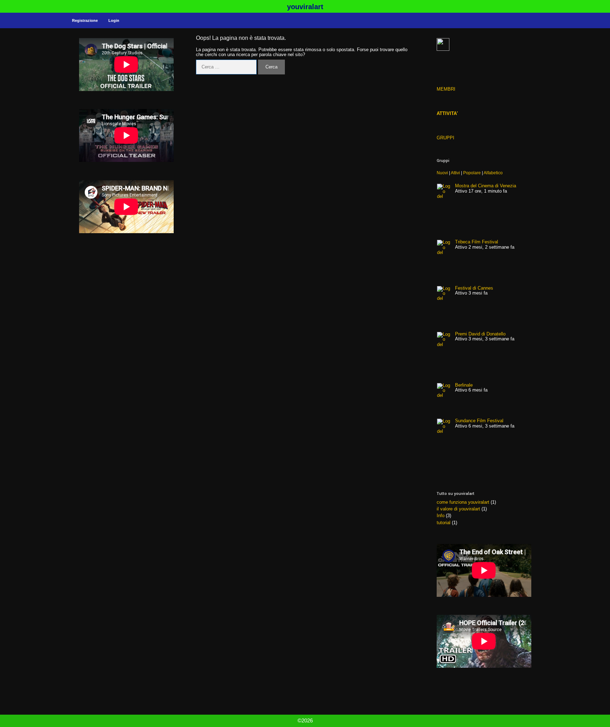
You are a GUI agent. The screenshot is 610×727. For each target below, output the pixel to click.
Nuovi (442, 172)
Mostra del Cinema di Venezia (485, 185)
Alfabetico (493, 172)
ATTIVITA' (447, 113)
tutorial (443, 522)
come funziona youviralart (463, 502)
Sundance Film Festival (479, 420)
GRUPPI (445, 137)
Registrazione (85, 20)
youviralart (305, 7)
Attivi (455, 172)
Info (440, 515)
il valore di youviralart (458, 508)
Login (113, 20)
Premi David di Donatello (480, 334)
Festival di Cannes (474, 288)
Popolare (472, 172)
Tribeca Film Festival (476, 241)
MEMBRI (446, 89)
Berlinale (464, 385)
